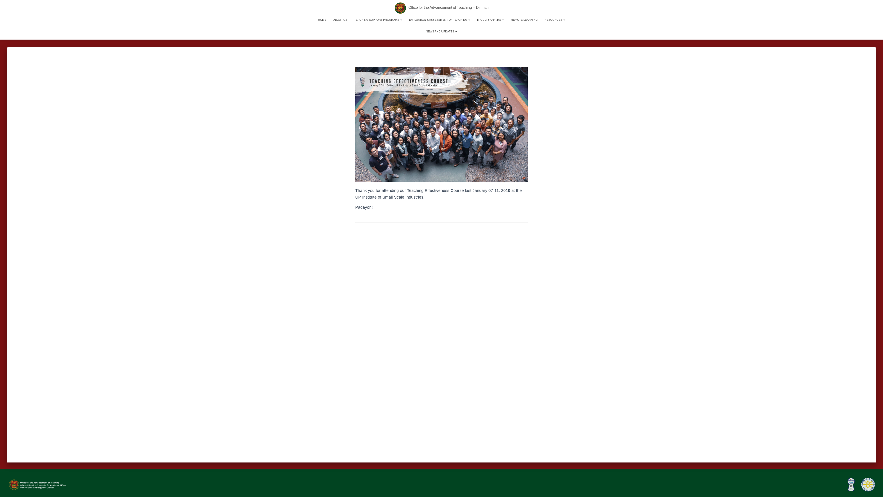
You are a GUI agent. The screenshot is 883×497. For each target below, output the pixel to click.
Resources (554, 19)
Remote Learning (524, 19)
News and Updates (440, 31)
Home (322, 19)
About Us (340, 19)
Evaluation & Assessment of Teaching (438, 19)
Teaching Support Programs (377, 19)
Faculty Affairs (489, 19)
